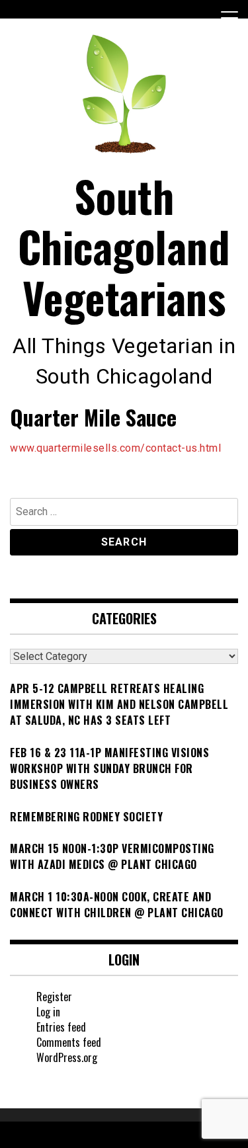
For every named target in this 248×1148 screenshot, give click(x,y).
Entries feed (61, 1027)
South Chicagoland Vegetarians (124, 247)
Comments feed (68, 1042)
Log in (48, 1012)
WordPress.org (66, 1057)
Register (54, 996)
